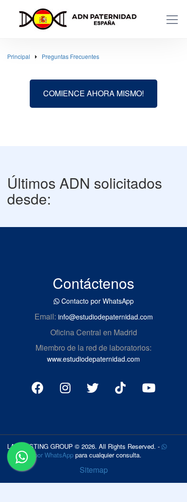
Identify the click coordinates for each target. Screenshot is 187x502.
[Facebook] (38, 387)
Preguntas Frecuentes (70, 56)
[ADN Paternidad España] (73, 17)
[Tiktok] (120, 387)
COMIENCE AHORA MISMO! (93, 93)
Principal (18, 56)
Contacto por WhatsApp (96, 301)
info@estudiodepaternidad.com (105, 316)
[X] (93, 387)
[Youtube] (148, 387)
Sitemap (94, 469)
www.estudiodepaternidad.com (93, 359)
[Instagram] (65, 387)
